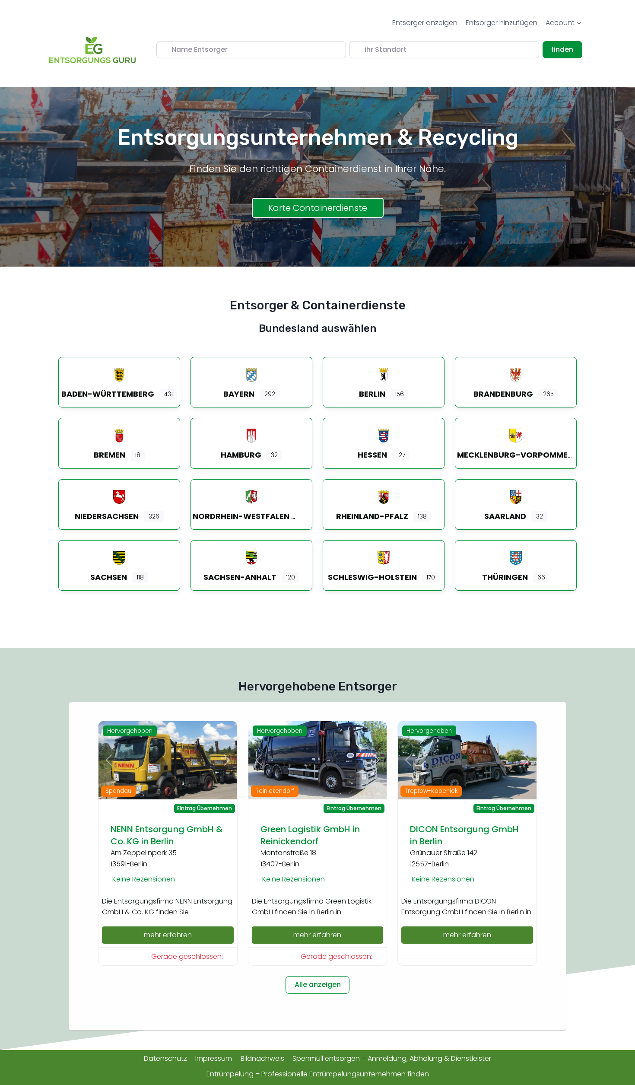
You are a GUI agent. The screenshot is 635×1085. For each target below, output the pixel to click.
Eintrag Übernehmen (204, 808)
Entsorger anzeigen (424, 23)
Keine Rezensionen (143, 879)
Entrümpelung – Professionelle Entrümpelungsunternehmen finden (317, 1074)
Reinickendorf (274, 791)
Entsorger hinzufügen (501, 23)
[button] (108, 760)
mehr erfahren (168, 935)
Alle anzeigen (318, 985)
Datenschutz (165, 1058)
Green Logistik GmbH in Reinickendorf (310, 835)
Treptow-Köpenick (431, 791)
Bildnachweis (262, 1058)
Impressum (213, 1058)
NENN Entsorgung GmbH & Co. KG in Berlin (167, 835)
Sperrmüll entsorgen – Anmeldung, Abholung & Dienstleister (391, 1058)
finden (566, 49)
